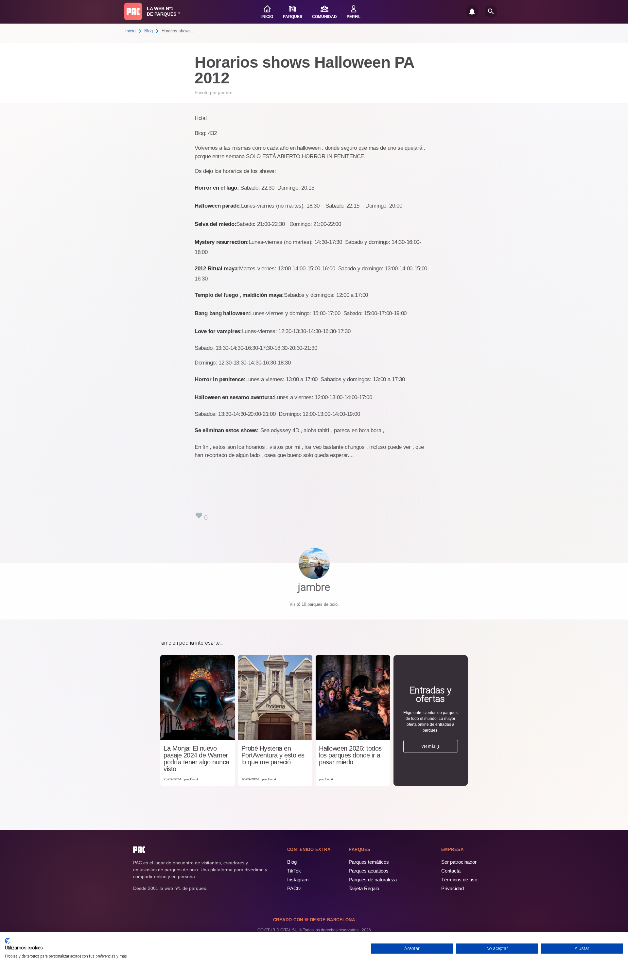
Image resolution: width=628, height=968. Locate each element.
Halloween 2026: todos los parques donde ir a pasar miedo (350, 755)
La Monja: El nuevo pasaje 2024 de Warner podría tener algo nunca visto (196, 759)
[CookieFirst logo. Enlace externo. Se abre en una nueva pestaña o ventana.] (7, 941)
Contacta (451, 871)
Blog (148, 30)
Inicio (130, 30)
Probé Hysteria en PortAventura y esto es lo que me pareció (273, 755)
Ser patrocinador (459, 862)
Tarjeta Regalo (364, 888)
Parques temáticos (369, 862)
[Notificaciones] (472, 11)
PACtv (294, 888)
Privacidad (452, 888)
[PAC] (133, 11)
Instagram (298, 879)
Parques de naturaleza (373, 879)
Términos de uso (459, 879)
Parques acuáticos (369, 871)
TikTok (294, 871)
